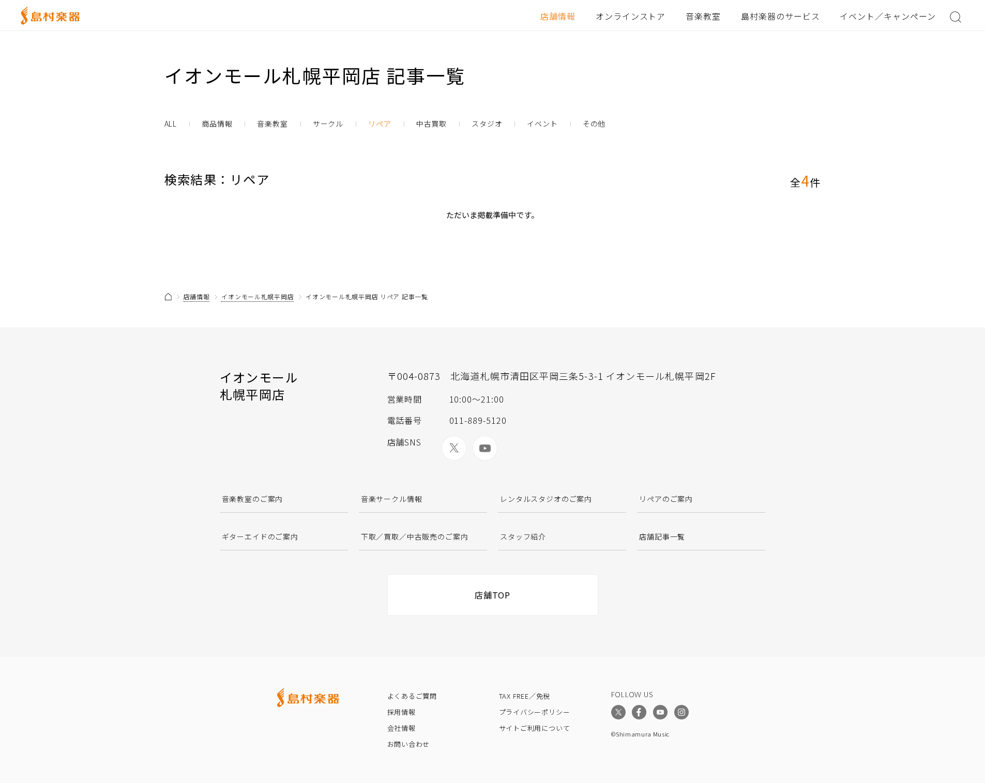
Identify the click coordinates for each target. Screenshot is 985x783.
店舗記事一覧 (662, 536)
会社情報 (401, 728)
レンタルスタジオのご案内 (546, 499)
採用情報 (401, 712)
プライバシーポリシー (534, 712)
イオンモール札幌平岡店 (257, 296)
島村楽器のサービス (780, 16)
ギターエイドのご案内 (260, 536)
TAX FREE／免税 (525, 696)
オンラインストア (631, 16)
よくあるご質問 (412, 696)
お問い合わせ (408, 744)
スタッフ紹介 (523, 536)
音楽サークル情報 (391, 499)
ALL (170, 124)
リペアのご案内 (666, 499)
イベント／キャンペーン (888, 16)
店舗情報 (557, 16)
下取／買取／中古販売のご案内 (414, 536)
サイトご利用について (534, 728)
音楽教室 (703, 16)
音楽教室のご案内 (252, 499)
